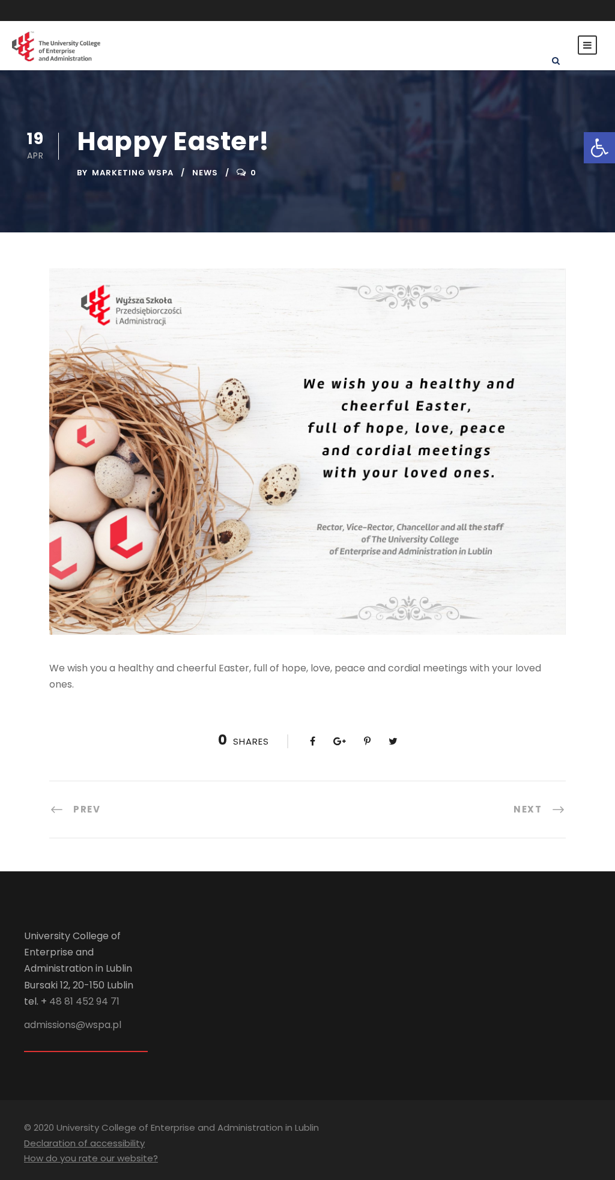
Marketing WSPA (133, 172)
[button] (599, 147)
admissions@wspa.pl (72, 1025)
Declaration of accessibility (84, 1143)
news (205, 172)
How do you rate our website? (91, 1158)
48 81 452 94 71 (84, 1001)
